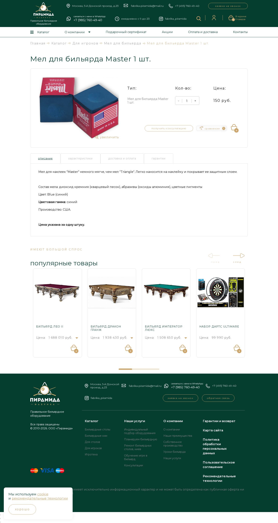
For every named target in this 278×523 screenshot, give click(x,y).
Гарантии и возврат (219, 421)
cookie (42, 494)
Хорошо (22, 509)
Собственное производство (173, 443)
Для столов (92, 442)
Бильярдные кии (96, 435)
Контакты (240, 32)
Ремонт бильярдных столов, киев (137, 447)
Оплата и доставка (203, 32)
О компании (75, 32)
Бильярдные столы (97, 429)
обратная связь (218, 398)
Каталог (43, 32)
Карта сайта (213, 430)
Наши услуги (134, 421)
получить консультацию (168, 128)
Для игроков (93, 448)
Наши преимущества (177, 435)
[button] (125, 369)
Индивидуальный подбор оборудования (139, 431)
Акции (167, 32)
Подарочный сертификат (126, 32)
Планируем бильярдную (140, 439)
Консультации (133, 465)
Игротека (91, 454)
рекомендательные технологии (40, 498)
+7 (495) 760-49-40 (187, 6)
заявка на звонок (228, 6)
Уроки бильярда (174, 451)
